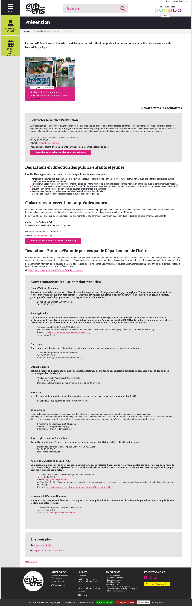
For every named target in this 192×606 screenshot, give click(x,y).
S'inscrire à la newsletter (157, 584)
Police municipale (42, 545)
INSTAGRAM (150, 577)
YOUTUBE (155, 577)
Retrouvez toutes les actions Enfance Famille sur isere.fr (55, 270)
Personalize (143, 602)
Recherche (183, 1)
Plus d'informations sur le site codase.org (53, 240)
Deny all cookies (126, 602)
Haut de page (31, 561)
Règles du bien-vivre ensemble (49, 550)
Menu (168, 1)
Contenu (174, 1)
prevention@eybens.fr (49, 143)
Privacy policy (158, 602)
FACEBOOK (145, 577)
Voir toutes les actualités (163, 108)
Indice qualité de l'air (168, 6)
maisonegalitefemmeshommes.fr (62, 512)
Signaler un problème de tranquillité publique (61, 152)
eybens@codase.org (43, 235)
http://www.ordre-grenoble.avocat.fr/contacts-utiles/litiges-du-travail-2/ (80, 487)
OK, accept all (105, 602)
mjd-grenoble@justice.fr (57, 479)
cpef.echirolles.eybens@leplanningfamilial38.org (68, 332)
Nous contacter (59, 585)
